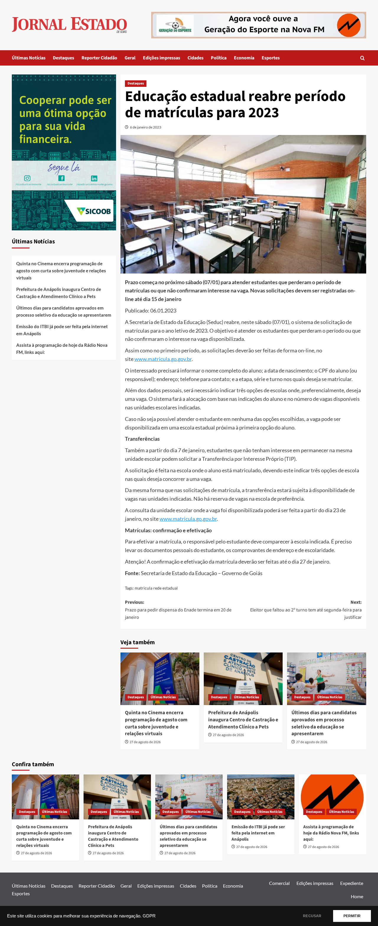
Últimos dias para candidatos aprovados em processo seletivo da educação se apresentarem (324, 723)
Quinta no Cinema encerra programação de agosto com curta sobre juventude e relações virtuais (156, 723)
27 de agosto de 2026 (145, 742)
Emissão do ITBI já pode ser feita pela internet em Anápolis (62, 330)
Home (357, 896)
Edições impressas (161, 58)
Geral (130, 58)
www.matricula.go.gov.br (163, 359)
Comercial (279, 883)
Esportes (271, 58)
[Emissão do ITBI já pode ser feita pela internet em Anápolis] (260, 796)
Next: (306, 610)
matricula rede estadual (156, 587)
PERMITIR (352, 916)
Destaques (63, 58)
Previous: (178, 610)
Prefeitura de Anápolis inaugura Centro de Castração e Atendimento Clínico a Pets (243, 719)
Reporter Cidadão (99, 58)
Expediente (351, 883)
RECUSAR (312, 916)
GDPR (149, 916)
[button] (362, 58)
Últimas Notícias (28, 58)
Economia (244, 58)
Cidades (195, 58)
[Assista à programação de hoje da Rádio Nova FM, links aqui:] (332, 796)
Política (219, 58)
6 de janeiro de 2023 (145, 127)
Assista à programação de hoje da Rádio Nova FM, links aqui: (61, 349)
